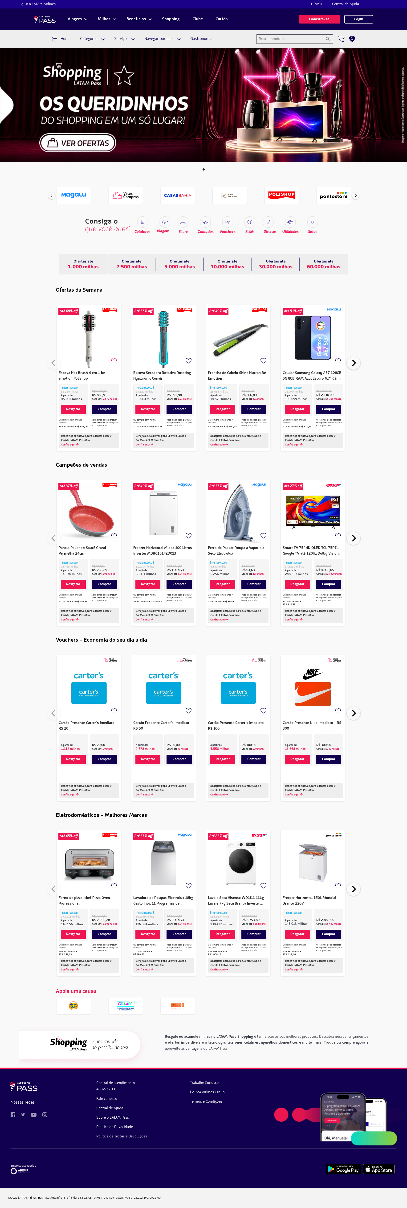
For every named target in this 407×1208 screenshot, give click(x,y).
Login (358, 19)
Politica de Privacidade (114, 1127)
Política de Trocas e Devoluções (121, 1136)
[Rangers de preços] (131, 264)
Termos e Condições (206, 1102)
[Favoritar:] (114, 361)
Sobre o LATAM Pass (112, 1118)
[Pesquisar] (327, 39)
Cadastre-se (319, 19)
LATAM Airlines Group (207, 1092)
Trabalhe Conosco (204, 1083)
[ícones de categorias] (312, 222)
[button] (204, 169)
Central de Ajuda (345, 4)
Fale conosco (106, 1099)
